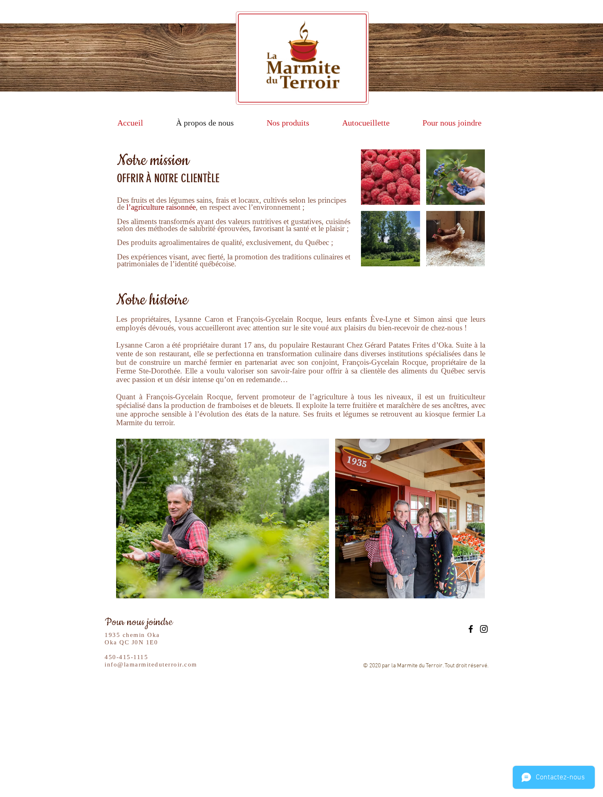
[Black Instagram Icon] (484, 629)
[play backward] (126, 518)
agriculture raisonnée (163, 207)
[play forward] (474, 518)
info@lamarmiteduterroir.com (151, 664)
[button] (390, 177)
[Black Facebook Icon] (471, 629)
